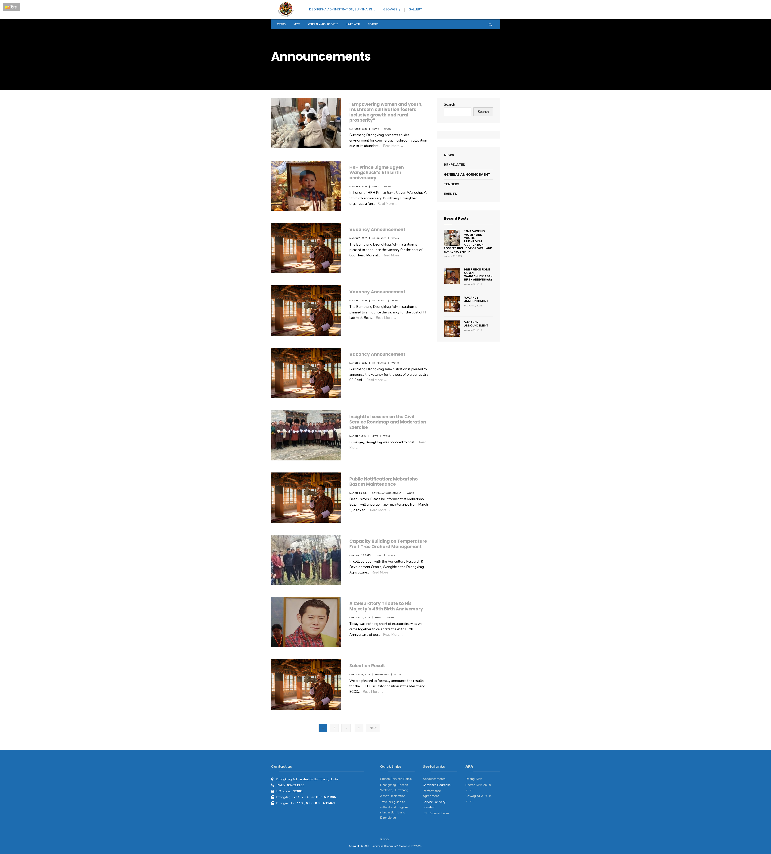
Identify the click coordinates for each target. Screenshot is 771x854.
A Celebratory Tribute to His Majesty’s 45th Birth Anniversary (386, 606)
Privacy (384, 839)
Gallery (415, 9)
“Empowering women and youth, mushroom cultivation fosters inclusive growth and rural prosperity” (385, 112)
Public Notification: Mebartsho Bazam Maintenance (383, 481)
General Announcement (323, 24)
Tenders (373, 24)
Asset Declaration (392, 796)
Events (281, 24)
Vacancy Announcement (377, 230)
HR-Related (353, 24)
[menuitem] (344, 9)
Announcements (434, 779)
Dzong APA (473, 779)
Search (449, 104)
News (297, 24)
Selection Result (367, 666)
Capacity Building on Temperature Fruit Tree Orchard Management (388, 544)
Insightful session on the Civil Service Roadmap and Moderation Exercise (387, 422)
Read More (393, 146)
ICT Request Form (436, 813)
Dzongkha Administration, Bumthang (340, 9)
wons (387, 128)
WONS (418, 846)
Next (372, 728)
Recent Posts (456, 218)
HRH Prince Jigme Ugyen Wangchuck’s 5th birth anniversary (376, 172)
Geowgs (390, 9)
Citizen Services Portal (396, 779)
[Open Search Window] (490, 24)
